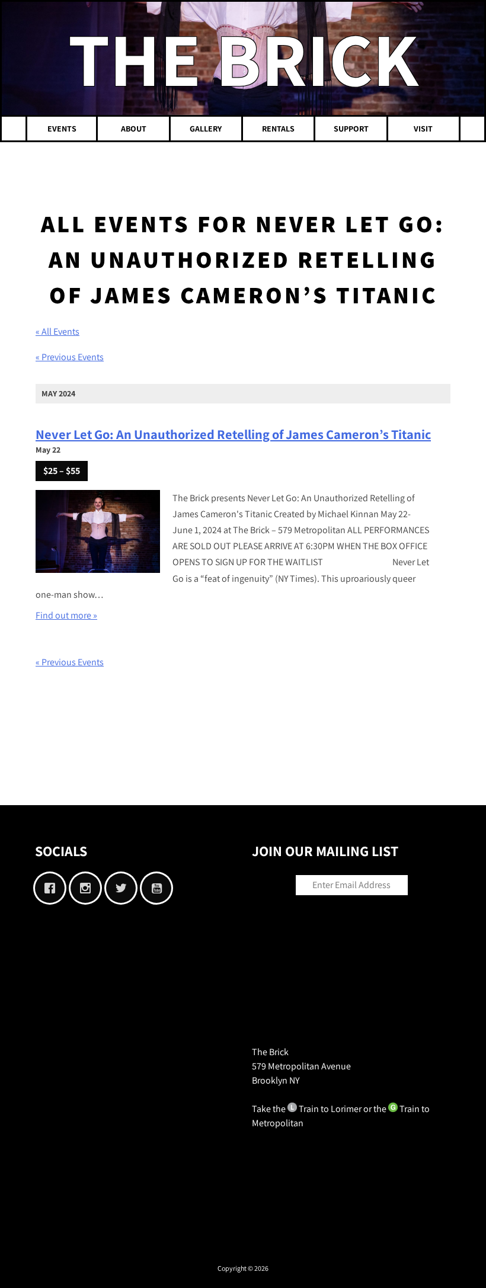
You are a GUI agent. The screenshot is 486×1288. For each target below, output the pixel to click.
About (133, 128)
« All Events (57, 331)
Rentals (278, 128)
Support (351, 128)
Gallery (206, 128)
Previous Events (70, 357)
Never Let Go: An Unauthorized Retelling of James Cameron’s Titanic (233, 434)
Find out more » (66, 615)
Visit (423, 128)
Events (61, 128)
